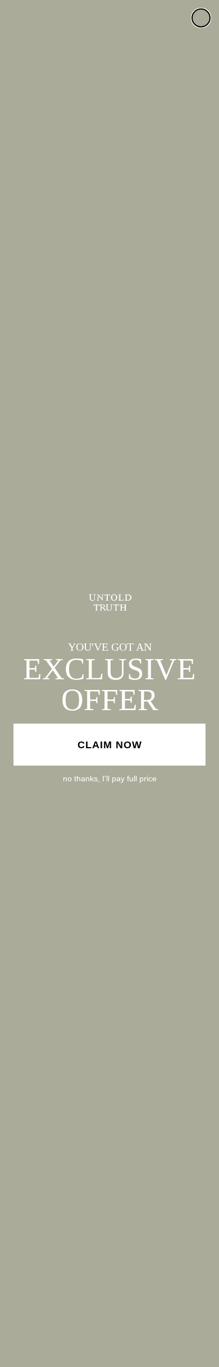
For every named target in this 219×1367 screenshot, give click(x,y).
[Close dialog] (201, 18)
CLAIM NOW (109, 744)
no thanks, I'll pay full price (110, 778)
